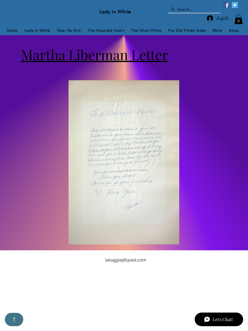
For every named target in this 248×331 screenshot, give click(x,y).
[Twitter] (235, 5)
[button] (238, 19)
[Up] (14, 319)
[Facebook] (226, 5)
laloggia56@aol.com (125, 259)
